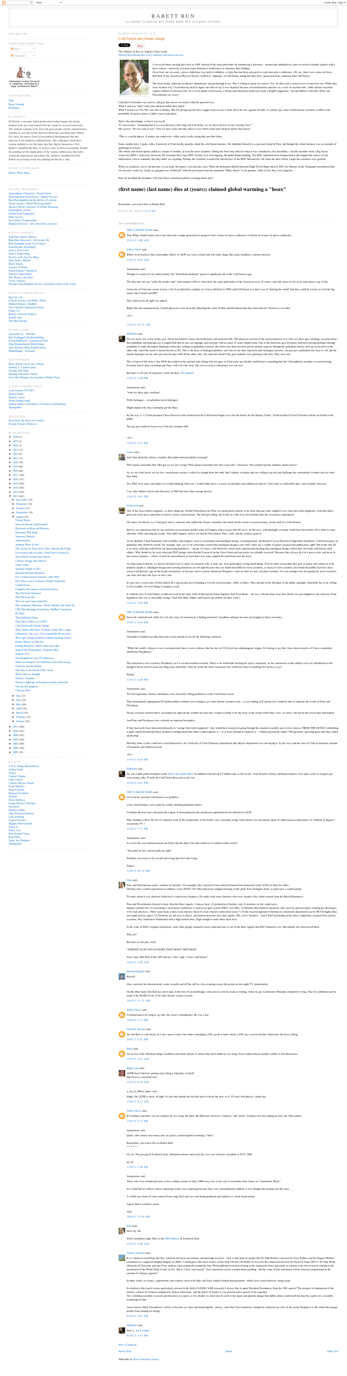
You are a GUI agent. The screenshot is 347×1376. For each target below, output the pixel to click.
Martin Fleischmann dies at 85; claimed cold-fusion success (151, 55)
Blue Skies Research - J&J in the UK (29, 240)
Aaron (130, 452)
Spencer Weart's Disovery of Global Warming (33, 206)
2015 (16, 483)
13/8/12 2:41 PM (137, 496)
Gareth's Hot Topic (19, 370)
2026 (16, 436)
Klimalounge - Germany (22, 350)
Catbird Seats (22, 585)
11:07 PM (150, 211)
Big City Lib (15, 297)
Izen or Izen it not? (19, 250)
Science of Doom (18, 267)
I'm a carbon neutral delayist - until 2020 (37, 577)
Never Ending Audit (19, 400)
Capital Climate (17, 776)
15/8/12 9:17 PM (137, 1121)
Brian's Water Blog (19, 172)
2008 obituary (172, 1238)
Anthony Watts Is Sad (27, 544)
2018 (16, 470)
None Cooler (22, 564)
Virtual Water (22, 520)
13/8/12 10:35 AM (138, 324)
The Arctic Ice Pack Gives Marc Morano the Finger (43, 548)
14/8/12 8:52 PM (137, 1039)
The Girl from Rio (25, 597)
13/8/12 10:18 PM (138, 870)
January (20, 721)
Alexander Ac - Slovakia (22, 334)
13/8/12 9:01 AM (138, 259)
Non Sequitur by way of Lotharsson (34, 658)
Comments (19, 55)
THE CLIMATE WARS (140, 230)
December (22, 499)
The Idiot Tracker (18, 320)
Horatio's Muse (17, 810)
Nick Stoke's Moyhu (19, 260)
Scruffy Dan (15, 317)
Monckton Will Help (26, 532)
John (129, 880)
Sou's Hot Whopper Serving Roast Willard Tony (34, 377)
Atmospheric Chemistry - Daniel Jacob (30, 193)
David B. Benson (136, 1029)
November (22, 504)
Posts (16, 49)
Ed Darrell (132, 505)
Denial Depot (16, 393)
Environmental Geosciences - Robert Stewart (33, 196)
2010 (16, 731)
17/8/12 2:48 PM (137, 1167)
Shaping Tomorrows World (23, 374)
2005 (16, 752)
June (19, 700)
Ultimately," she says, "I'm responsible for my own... (43, 633)
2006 (16, 748)
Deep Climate (16, 789)
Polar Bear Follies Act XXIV (31, 621)
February (21, 717)
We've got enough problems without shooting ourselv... (44, 637)
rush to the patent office (180, 773)
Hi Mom (20, 613)
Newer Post (125, 1351)
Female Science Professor (23, 423)
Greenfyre (14, 806)
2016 (16, 479)
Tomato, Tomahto (24, 678)
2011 (16, 726)
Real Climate (16, 263)
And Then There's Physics (23, 236)
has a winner (142, 1330)
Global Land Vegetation (21, 213)
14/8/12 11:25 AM (138, 1000)
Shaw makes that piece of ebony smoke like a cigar (43, 629)
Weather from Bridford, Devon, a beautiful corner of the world (42, 284)
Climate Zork (22, 690)
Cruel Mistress (17, 786)
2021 (16, 458)
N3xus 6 (13, 827)
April (19, 708)
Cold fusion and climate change (142, 38)
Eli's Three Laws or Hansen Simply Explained (40, 581)
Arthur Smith (16, 769)
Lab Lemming (16, 816)
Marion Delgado (135, 971)
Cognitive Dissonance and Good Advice (36, 589)
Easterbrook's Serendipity (22, 247)
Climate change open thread (30, 560)
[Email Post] (156, 211)
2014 (16, 487)
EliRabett (132, 333)
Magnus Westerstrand (20, 823)
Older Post (332, 1351)
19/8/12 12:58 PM (138, 1216)
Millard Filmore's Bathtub (23, 304)
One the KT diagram (26, 686)
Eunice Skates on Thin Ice (29, 641)
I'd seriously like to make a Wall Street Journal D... (43, 552)
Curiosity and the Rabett (28, 666)
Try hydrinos (187, 373)
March (20, 712)
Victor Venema (17, 280)
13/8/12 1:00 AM (138, 240)
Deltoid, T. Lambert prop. (22, 367)
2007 (16, 743)
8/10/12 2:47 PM (137, 1335)
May (19, 704)
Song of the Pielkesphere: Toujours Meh (36, 650)
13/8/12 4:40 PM (137, 679)
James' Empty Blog (19, 253)
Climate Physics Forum (21, 783)
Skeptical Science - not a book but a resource (33, 223)
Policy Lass (15, 830)
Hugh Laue (133, 1068)
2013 (16, 492)
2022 (16, 453)
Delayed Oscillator (19, 793)
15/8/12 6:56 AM (138, 1082)
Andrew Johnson (136, 1252)
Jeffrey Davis (134, 249)
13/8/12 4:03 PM (137, 622)
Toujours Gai (22, 653)
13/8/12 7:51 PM (137, 828)
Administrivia (22, 540)
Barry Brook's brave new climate (26, 364)
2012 (16, 496)
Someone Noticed (25, 536)
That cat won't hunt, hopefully (31, 601)
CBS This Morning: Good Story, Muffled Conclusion (43, 609)
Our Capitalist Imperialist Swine (26, 307)
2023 (16, 449)
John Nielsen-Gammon (21, 813)
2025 (16, 441)
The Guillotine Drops (26, 617)
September (22, 512)
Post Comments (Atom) (146, 1359)
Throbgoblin (15, 407)
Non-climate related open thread (32, 556)
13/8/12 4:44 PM (137, 759)
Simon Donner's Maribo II (23, 270)
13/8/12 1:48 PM (137, 378)
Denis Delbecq (17, 799)
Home (229, 1351)
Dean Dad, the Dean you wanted (26, 420)
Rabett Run (173, 15)
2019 (16, 466)
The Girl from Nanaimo (28, 593)
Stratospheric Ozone (20, 210)
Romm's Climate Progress (23, 314)
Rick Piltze (15, 837)
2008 (16, 739)
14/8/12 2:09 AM (138, 962)
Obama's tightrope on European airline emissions (41, 682)
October (20, 508)
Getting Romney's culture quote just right (37, 645)
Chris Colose (16, 779)
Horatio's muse (17, 397)
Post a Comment (127, 1344)
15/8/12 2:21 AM (138, 1059)
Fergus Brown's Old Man (22, 803)
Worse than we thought (27, 674)
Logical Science (17, 820)
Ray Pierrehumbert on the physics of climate (33, 200)
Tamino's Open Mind (20, 274)
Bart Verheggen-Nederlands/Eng (26, 337)
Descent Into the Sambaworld (31, 524)
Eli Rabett (14, 107)
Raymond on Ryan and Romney (32, 528)
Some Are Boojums (19, 840)
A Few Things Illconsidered (24, 766)
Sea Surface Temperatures (23, 220)
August (20, 516)
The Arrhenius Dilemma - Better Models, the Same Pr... (45, 605)
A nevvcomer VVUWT (21, 390)
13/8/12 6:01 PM (137, 782)
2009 (16, 735)
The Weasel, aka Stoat (21, 277)
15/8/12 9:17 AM (138, 1101)
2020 (16, 462)
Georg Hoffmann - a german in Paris (28, 340)
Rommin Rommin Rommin (29, 573)
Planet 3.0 (14, 310)
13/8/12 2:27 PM (137, 443)
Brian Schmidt (16, 104)
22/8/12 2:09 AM (138, 1243)
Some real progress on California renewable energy (43, 662)
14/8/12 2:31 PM (137, 1020)
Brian (130, 1048)
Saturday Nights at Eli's (28, 568)
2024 (16, 445)
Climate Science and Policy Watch (27, 300)
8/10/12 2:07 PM (137, 1316)
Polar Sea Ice (16, 217)
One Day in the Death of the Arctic (34, 670)
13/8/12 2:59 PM (137, 603)
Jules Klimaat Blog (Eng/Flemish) (27, 347)
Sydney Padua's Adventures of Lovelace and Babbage (37, 404)
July (18, 695)
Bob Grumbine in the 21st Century (27, 243)
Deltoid (13, 796)
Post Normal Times (19, 833)
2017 (16, 475)
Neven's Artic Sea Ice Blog (23, 257)
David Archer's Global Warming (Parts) (30, 203)
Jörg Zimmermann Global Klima (26, 344)
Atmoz (12, 773)
